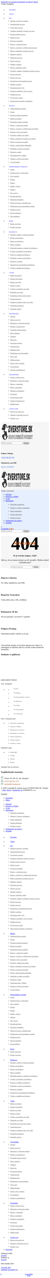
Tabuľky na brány (15, 84)
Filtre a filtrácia (15, 333)
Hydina (12, 179)
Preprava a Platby (15, 726)
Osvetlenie (13, 394)
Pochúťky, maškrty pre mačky (19, 135)
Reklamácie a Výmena (17, 733)
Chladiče (13, 336)
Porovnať (9, 1249)
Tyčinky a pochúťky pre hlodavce (21, 251)
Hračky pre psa (15, 37)
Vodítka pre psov (15, 94)
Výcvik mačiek (15, 162)
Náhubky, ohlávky (16, 54)
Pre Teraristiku (18, 714)
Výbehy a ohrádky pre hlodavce (20, 268)
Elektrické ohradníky (17, 199)
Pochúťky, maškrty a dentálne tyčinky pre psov (25, 71)
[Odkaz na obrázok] (12, 641)
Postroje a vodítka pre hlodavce (20, 255)
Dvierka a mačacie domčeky (19, 115)
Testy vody (13, 356)
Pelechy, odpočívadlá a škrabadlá (20, 145)
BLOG (12, 762)
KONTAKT (13, 752)
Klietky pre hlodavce (16, 238)
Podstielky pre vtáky (16, 292)
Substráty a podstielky (17, 391)
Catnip (12, 112)
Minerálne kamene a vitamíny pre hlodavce (24, 248)
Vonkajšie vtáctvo (16, 309)
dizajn (9, 790)
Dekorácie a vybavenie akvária (20, 323)
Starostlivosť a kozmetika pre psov (21, 81)
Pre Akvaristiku (18, 709)
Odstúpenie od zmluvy (17, 730)
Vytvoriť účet (6, 1268)
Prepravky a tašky (15, 152)
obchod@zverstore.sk (12, 784)
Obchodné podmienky (17, 504)
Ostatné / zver (14, 418)
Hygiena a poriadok (16, 41)
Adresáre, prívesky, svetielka (19, 21)
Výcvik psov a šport (16, 98)
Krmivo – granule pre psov (18, 44)
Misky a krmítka (15, 245)
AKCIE (12, 759)
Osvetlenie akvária (16, 343)
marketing (16, 790)
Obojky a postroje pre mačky (19, 142)
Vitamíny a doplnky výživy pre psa (21, 91)
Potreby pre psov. (15, 78)
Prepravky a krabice (16, 261)
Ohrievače (13, 340)
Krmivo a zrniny (15, 285)
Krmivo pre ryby (15, 320)
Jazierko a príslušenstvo (17, 370)
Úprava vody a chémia (17, 363)
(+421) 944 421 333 (11, 781)
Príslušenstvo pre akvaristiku (19, 353)
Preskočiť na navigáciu (9, 2)
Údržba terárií (14, 404)
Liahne (12, 169)
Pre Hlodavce (18, 701)
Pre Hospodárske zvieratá (22, 697)
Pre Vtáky (17, 705)
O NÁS (12, 756)
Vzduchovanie (14, 346)
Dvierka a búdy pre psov (18, 34)
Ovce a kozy (14, 193)
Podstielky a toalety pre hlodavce (20, 258)
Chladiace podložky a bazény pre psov (22, 31)
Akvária (12, 316)
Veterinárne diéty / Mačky (18, 155)
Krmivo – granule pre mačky (19, 125)
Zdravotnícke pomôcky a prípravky (21, 101)
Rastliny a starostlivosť (17, 326)
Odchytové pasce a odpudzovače (20, 203)
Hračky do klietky (16, 275)
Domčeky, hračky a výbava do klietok (22, 235)
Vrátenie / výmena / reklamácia (20, 508)
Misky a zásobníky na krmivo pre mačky (23, 139)
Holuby (12, 183)
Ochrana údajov (15, 740)
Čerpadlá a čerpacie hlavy (18, 330)
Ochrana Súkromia (16, 514)
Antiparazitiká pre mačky (18, 108)
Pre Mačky (17, 693)
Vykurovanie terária (16, 397)
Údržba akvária (15, 360)
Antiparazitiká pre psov (17, 24)
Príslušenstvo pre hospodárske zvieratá (22, 206)
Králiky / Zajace (15, 186)
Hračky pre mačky (16, 119)
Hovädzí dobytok (15, 196)
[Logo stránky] (17, 441)
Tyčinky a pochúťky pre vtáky (19, 289)
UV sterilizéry (14, 367)
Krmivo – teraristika (16, 384)
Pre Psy (16, 689)
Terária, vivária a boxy (17, 377)
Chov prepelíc (14, 176)
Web (4, 790)
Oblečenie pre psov (16, 58)
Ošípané (12, 190)
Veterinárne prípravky (17, 305)
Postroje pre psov (15, 74)
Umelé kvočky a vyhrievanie (19, 173)
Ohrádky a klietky (16, 64)
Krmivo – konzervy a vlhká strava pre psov (23, 48)
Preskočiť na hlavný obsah (28, 2)
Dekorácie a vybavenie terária (19, 381)
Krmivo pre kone (15, 224)
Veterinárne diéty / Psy (17, 88)
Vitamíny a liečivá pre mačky (19, 159)
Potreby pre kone (15, 227)
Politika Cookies (15, 518)
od (21, 790)
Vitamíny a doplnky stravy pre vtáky (21, 302)
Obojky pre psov (15, 61)
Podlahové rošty (15, 210)
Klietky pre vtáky (15, 282)
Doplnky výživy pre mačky (18, 132)
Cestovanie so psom (16, 28)
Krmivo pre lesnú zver (17, 412)
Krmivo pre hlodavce (16, 241)
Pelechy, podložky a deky (18, 68)
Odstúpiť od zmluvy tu (9, 1270)
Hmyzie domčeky (15, 213)
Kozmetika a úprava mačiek (19, 122)
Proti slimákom (15, 216)
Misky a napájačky (16, 387)
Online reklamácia (16, 511)
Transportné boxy (15, 299)
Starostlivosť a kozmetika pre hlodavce (22, 265)
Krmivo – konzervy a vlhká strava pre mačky (24, 129)
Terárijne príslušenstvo (17, 401)
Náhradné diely (15, 350)
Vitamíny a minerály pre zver (19, 415)
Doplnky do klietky (16, 279)
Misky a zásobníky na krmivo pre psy (22, 51)
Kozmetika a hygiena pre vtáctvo (20, 296)
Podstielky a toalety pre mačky (20, 149)
